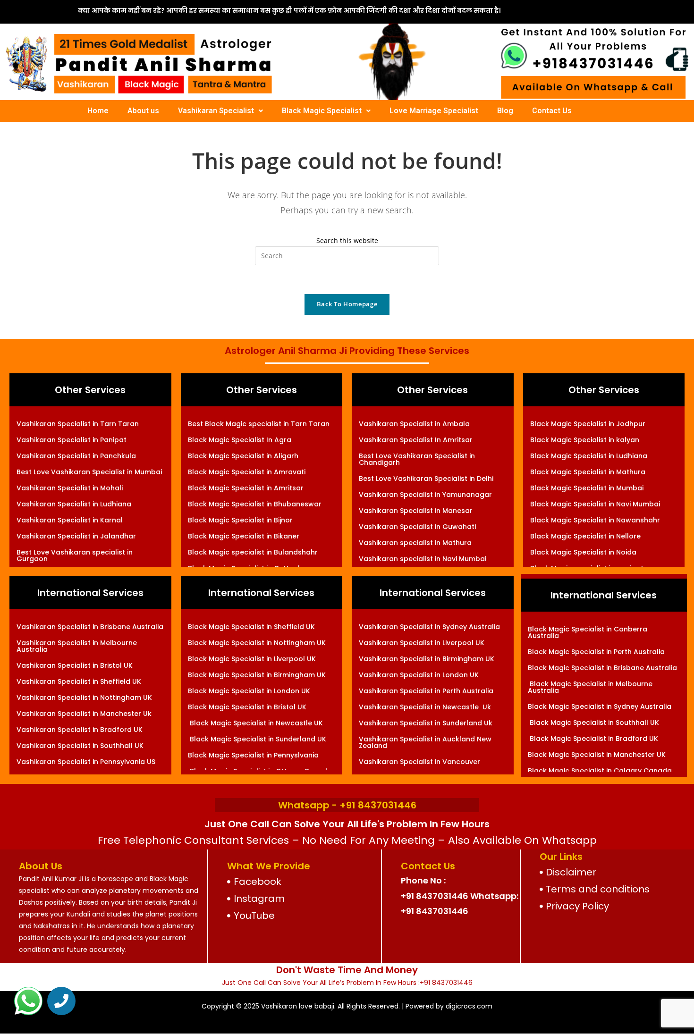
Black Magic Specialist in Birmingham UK (257, 675)
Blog (505, 110)
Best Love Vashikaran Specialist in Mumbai (89, 472)
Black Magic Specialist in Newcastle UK (255, 723)
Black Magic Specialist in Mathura (587, 472)
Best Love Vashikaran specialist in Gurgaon (75, 555)
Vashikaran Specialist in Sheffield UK (79, 681)
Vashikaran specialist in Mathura (415, 542)
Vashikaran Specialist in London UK (419, 675)
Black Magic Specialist (322, 110)
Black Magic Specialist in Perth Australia (596, 651)
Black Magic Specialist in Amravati (246, 472)
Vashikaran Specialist (216, 110)
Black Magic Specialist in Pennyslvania (253, 755)
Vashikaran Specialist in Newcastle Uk (425, 707)
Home (98, 110)
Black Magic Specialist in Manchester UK (597, 754)
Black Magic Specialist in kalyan (584, 440)
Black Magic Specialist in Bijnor (240, 520)
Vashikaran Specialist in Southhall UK (80, 745)
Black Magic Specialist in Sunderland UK (257, 739)
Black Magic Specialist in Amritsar (246, 488)
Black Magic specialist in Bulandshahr (253, 552)
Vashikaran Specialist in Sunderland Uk (425, 723)
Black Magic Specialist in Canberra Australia (587, 632)
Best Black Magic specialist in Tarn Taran (259, 424)
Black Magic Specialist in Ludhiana (588, 456)
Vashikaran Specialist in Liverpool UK (421, 642)
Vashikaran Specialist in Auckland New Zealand (425, 742)
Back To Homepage (347, 304)
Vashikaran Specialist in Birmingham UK (426, 659)
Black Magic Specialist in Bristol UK (247, 707)
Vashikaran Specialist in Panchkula (76, 456)
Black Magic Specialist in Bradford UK (593, 738)
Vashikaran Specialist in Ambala (414, 424)
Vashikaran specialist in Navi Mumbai (422, 558)
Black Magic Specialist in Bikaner (243, 536)
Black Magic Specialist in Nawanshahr (595, 520)
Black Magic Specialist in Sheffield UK (251, 626)
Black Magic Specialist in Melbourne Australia (590, 687)
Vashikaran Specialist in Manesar (416, 510)
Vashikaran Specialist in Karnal (70, 520)
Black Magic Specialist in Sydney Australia (599, 706)
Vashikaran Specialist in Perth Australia (426, 691)
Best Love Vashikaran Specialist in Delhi (426, 478)
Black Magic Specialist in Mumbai (586, 488)
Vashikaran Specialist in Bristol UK (75, 665)
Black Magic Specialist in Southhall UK (593, 722)
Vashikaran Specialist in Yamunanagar (425, 494)
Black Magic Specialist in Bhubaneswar (255, 504)
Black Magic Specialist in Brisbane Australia (602, 668)
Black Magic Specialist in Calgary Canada (600, 770)
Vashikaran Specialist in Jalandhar (76, 536)
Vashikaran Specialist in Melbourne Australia (77, 646)
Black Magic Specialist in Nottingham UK (257, 642)
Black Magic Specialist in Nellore (585, 536)
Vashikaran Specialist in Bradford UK (80, 729)
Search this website (347, 240)
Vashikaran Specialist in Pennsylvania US (86, 761)
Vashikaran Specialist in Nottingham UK (84, 697)
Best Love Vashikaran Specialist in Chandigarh (417, 459)
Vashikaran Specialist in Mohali (70, 488)
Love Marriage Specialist (433, 110)
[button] (220, 111)
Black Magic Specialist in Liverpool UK (252, 659)
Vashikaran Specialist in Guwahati (417, 526)
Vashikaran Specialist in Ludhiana (74, 504)
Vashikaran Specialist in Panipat (72, 440)
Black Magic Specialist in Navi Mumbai (595, 504)
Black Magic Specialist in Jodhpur (587, 424)
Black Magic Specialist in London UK (249, 691)
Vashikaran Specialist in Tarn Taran (78, 424)
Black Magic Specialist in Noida (583, 552)
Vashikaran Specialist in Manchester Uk (84, 713)
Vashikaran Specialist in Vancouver (419, 761)
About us (143, 110)
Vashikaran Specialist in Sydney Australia (429, 626)
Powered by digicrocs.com (449, 1006)
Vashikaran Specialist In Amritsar (416, 440)
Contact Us (552, 110)
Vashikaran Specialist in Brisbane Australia (90, 626)
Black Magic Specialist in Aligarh (243, 456)
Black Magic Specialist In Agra (239, 440)
